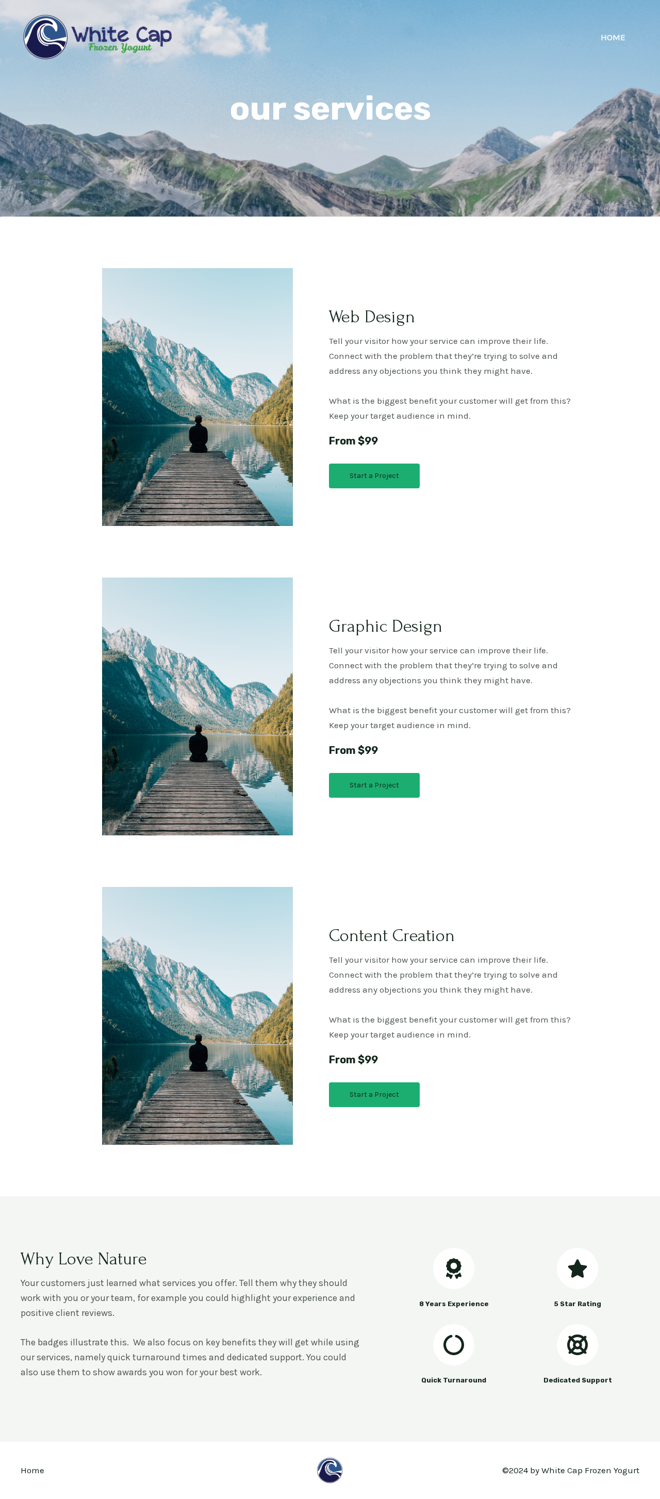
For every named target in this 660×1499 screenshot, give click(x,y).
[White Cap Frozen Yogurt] (98, 36)
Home (613, 37)
